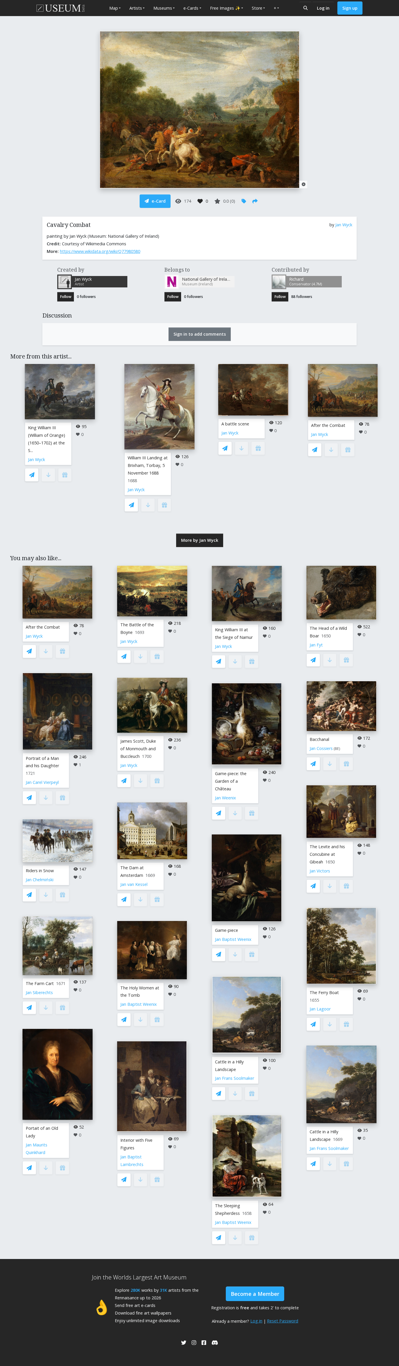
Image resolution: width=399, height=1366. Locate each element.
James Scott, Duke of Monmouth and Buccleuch (138, 748)
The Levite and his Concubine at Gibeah (327, 854)
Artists (135, 8)
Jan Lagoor (320, 1009)
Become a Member (255, 1293)
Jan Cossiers (321, 748)
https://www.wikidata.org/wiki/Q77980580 (100, 251)
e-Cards (190, 8)
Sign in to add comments (200, 334)
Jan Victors (320, 871)
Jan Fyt (316, 645)
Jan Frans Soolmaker (234, 1078)
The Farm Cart (40, 983)
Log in (323, 8)
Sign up (350, 8)
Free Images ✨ (225, 8)
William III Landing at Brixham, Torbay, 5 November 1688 (148, 465)
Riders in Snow (40, 870)
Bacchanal (319, 739)
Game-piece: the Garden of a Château (231, 781)
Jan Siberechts (39, 992)
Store (257, 8)
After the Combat (328, 425)
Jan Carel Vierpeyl (42, 782)
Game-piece (226, 930)
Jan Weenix (225, 798)
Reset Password (282, 1321)
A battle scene (235, 424)
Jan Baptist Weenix (138, 1004)
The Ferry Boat (324, 992)
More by (199, 540)
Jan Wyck (343, 224)
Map (113, 8)
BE (337, 748)
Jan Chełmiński (39, 879)
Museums (162, 8)
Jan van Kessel (134, 884)
